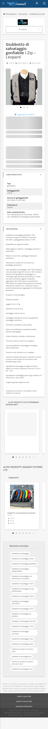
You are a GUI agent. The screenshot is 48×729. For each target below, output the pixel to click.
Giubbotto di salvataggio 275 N (23, 609)
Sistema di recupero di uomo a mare (22, 650)
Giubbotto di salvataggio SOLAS (23, 596)
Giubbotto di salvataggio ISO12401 (24, 621)
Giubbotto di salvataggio (20, 553)
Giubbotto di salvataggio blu (21, 656)
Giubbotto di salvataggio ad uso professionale (23, 590)
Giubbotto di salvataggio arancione (20, 632)
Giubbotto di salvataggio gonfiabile (24, 564)
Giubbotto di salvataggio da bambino (21, 615)
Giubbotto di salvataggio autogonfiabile (20, 570)
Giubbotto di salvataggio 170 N (23, 626)
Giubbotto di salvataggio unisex (23, 559)
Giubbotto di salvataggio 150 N (23, 584)
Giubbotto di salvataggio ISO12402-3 (20, 602)
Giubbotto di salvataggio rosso (22, 639)
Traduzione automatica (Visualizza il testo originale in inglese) (21, 392)
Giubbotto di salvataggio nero (22, 669)
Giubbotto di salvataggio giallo (22, 644)
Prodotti (23, 29)
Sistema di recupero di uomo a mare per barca (22, 663)
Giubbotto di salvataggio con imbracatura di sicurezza (22, 577)
